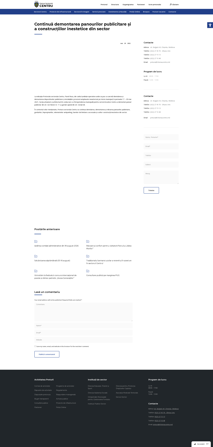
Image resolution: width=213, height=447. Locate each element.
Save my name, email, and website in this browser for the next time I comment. (62, 346)
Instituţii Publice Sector (97, 404)
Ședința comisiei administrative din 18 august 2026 (56, 246)
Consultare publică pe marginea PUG (103, 275)
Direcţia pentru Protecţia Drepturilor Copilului (125, 387)
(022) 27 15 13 (155, 55)
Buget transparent (41, 399)
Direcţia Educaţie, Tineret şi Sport (98, 387)
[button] (210, 25)
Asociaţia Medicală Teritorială (127, 393)
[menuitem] (104, 4)
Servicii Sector (121, 397)
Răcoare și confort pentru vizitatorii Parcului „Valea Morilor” (108, 247)
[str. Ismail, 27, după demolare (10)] (50, 199)
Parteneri (38, 407)
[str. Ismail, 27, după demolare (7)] (116, 166)
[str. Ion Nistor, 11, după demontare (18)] (116, 134)
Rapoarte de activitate (43, 390)
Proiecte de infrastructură (66, 403)
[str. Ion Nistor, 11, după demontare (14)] (50, 134)
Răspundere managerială (66, 395)
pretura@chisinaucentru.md (160, 62)
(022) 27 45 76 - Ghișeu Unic (160, 51)
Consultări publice (41, 403)
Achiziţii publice (62, 399)
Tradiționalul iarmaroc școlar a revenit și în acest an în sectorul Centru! (108, 262)
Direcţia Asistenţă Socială (97, 393)
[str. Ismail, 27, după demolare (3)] (50, 166)
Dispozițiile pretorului (42, 395)
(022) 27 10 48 (155, 58)
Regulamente (61, 390)
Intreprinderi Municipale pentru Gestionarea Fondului (99, 398)
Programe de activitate (65, 386)
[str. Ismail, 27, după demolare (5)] (83, 166)
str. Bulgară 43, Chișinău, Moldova (162, 47)
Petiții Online (61, 407)
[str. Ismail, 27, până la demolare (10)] (83, 199)
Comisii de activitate (42, 386)
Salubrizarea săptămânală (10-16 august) (52, 261)
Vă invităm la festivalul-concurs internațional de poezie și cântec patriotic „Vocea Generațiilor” (55, 276)
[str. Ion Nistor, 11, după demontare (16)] (83, 134)
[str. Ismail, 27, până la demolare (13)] (116, 199)
